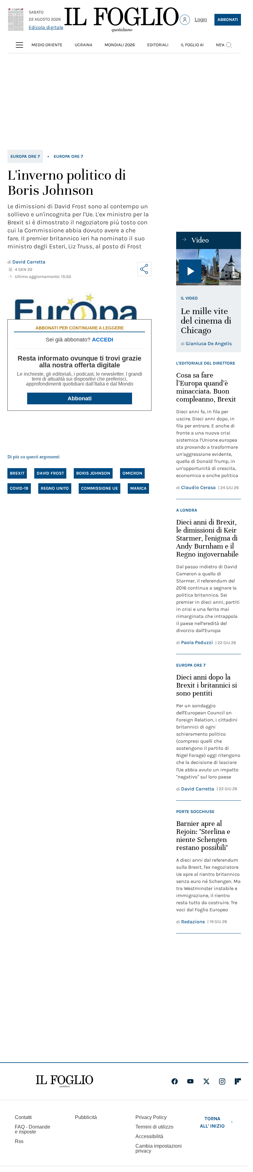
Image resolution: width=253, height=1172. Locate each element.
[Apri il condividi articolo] (144, 269)
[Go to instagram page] (222, 1081)
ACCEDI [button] (102, 340)
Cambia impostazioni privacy (158, 1149)
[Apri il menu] (19, 45)
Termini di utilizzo (154, 1126)
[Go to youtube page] (190, 1081)
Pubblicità (86, 1117)
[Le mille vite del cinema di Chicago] (208, 267)
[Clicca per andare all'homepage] (64, 1081)
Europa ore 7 (25, 156)
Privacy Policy (151, 1117)
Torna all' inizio (212, 1122)
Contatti (23, 1117)
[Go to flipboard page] (238, 1081)
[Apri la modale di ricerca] (229, 45)
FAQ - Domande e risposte (32, 1129)
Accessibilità (149, 1136)
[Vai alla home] (121, 19)
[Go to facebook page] (175, 1081)
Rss (19, 1141)
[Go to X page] (206, 1081)
